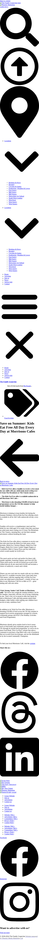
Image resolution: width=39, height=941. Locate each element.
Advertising (8, 800)
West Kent (12, 200)
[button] (19, 326)
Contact (7, 284)
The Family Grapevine (8, 382)
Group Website (9, 796)
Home (6, 274)
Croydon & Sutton (15, 186)
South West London (15, 198)
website (32, 643)
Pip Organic (27, 386)
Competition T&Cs (10, 819)
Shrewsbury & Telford (16, 196)
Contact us (8, 802)
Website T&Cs (9, 815)
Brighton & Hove (15, 183)
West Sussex (13, 204)
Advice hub (8, 282)
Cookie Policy (9, 823)
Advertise (7, 276)
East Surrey (13, 190)
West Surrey (13, 202)
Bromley (12, 185)
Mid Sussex (13, 194)
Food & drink (9, 418)
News (6, 280)
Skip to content (5, 1)
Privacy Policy (9, 821)
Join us (6, 278)
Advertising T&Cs (10, 817)
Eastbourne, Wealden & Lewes (19, 188)
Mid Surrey (12, 192)
